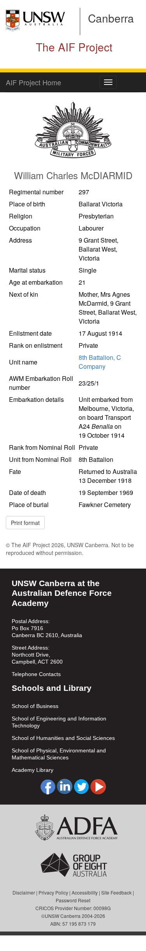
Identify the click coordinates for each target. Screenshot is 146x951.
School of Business (35, 706)
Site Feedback (116, 892)
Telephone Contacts (36, 674)
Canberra (111, 18)
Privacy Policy (53, 892)
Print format (25, 523)
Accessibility (85, 892)
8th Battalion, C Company (100, 362)
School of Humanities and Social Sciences (63, 738)
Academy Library (32, 770)
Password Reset (73, 900)
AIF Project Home (33, 82)
